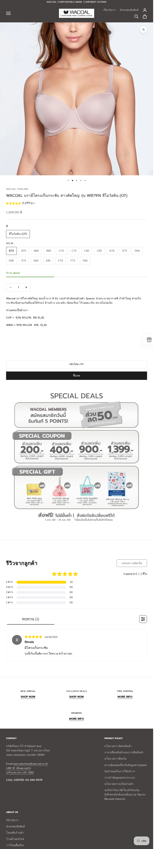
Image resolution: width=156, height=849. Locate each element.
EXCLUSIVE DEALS (76, 691)
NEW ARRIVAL (28, 691)
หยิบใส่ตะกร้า (76, 364)
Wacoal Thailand (17, 189)
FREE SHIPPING (125, 691)
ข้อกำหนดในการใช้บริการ (119, 771)
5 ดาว (9, 581)
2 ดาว (9, 597)
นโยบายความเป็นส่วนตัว (119, 784)
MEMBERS (76, 713)
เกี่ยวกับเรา (109, 10)
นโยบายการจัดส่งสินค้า (118, 746)
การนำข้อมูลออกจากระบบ (119, 778)
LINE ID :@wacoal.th (18, 768)
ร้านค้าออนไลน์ (15, 839)
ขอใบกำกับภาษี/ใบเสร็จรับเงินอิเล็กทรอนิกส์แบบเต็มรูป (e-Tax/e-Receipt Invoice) (125, 794)
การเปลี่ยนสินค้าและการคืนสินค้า (124, 752)
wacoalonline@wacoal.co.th (30, 764)
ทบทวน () (30, 619)
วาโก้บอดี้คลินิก (15, 845)
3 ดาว (9, 592)
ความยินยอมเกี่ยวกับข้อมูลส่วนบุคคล (125, 765)
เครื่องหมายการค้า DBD (20, 773)
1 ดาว (9, 602)
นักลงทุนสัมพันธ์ (129, 10)
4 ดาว (9, 586)
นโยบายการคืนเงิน (115, 759)
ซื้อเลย (76, 375)
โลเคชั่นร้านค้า (15, 833)
